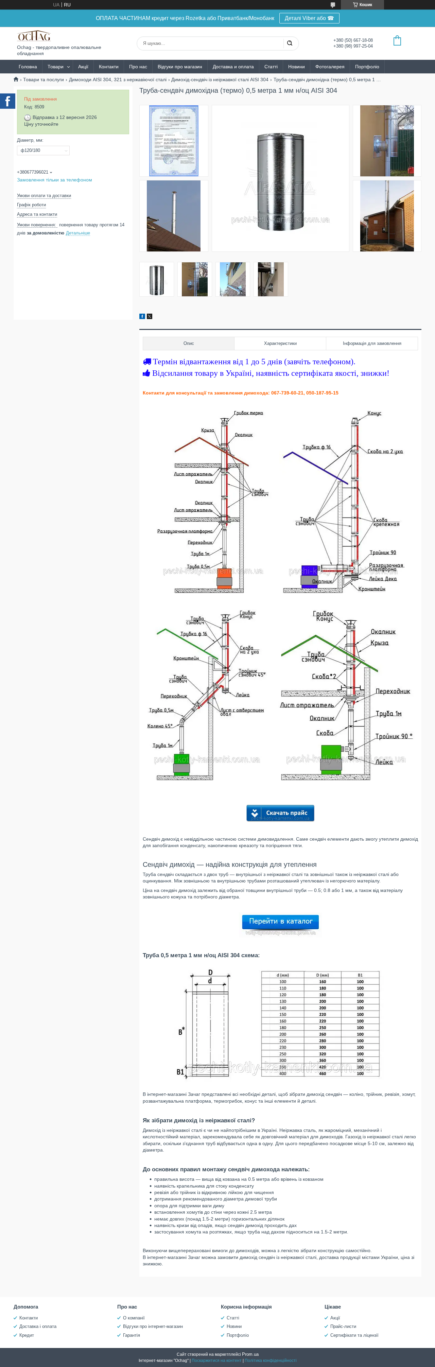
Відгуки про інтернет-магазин (153, 1326)
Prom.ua (250, 1354)
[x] (149, 317)
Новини (296, 66)
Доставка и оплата (233, 66)
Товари (56, 66)
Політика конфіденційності (271, 1360)
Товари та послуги (43, 79)
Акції (83, 66)
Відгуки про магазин (180, 66)
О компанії (134, 1317)
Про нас (138, 66)
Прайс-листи (343, 1326)
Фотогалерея (330, 66)
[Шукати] (289, 43)
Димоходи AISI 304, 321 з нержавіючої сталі (118, 79)
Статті (271, 66)
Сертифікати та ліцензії (354, 1335)
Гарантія (131, 1335)
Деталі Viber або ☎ (309, 18)
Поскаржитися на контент (217, 1360)
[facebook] (142, 317)
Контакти (109, 66)
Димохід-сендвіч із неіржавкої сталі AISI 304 (219, 79)
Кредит (26, 1335)
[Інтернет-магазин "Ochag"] (34, 35)
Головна (28, 66)
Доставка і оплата (37, 1326)
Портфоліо (367, 66)
